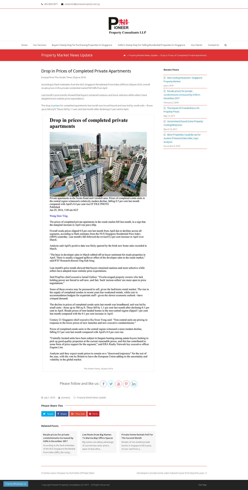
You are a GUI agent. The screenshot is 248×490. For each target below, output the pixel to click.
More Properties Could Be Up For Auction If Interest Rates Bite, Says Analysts (182, 138)
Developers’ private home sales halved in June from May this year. (171, 472)
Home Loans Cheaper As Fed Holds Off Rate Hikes (68, 472)
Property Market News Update (91, 397)
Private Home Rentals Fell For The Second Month (137, 436)
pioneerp (65, 397)
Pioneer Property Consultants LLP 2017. (70, 484)
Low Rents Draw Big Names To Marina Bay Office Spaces (97, 436)
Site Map (202, 484)
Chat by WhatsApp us (15, 483)
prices (56, 105)
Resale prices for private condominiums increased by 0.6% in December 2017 (58, 438)
